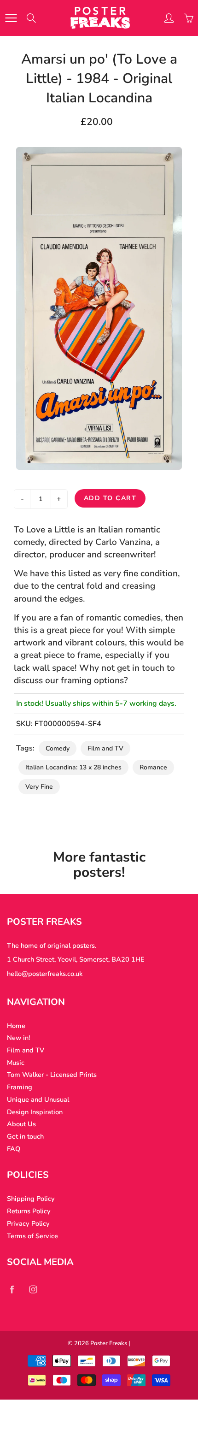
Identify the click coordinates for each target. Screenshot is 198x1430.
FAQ (13, 1148)
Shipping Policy (31, 1198)
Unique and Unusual (38, 1099)
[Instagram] (33, 1289)
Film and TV (105, 748)
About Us (21, 1124)
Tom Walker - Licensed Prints (52, 1074)
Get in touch (25, 1136)
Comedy (58, 748)
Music (15, 1062)
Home (16, 1025)
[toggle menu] (11, 18)
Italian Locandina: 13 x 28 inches (73, 767)
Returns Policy (29, 1211)
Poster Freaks (108, 1343)
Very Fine (39, 786)
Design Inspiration (35, 1112)
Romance (153, 767)
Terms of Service (32, 1236)
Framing (19, 1087)
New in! (18, 1037)
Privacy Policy (28, 1223)
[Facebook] (12, 1289)
